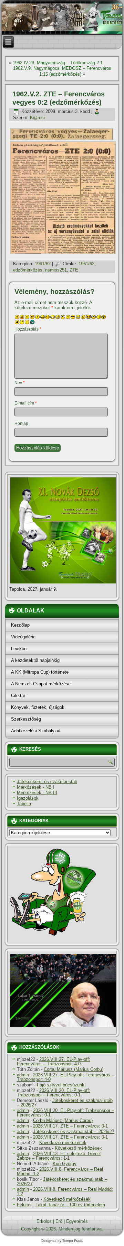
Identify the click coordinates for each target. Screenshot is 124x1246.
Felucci (24, 1204)
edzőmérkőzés (27, 270)
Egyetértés (77, 1221)
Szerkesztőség (26, 719)
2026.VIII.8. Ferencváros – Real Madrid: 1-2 (60, 1171)
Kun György (64, 1163)
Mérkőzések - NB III (37, 792)
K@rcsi (37, 117)
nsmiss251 (56, 270)
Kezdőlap (20, 625)
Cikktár (18, 695)
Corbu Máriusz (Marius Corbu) (73, 1069)
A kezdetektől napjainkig (35, 660)
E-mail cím (25, 403)
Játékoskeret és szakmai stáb (47, 781)
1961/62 (43, 263)
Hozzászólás (27, 329)
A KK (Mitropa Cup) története (40, 672)
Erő (58, 1221)
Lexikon (19, 648)
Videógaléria (23, 636)
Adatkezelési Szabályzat (36, 730)
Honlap (21, 423)
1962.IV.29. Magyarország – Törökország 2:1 (58, 62)
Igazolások (28, 798)
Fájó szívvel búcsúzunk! (61, 1084)
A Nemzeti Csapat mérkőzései (41, 683)
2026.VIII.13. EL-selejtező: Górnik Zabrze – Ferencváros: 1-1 (59, 1156)
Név (19, 382)
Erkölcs (44, 1221)
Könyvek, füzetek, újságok (37, 707)
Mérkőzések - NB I (35, 787)
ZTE (74, 270)
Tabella (24, 803)
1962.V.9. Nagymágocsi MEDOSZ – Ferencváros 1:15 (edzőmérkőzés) (62, 71)
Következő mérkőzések (62, 1142)
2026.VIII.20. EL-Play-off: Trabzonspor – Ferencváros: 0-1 (53, 1092)
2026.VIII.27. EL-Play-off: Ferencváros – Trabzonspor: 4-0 (53, 1061)
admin (23, 1074)
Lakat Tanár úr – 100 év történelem (70, 1204)
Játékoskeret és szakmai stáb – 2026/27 (65, 1102)
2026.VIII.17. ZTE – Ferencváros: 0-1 (70, 1126)
